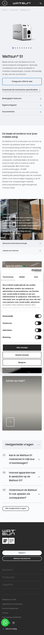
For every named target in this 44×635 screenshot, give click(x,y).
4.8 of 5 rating (11, 629)
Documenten (8, 112)
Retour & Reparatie (10, 608)
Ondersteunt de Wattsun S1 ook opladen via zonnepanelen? (20, 494)
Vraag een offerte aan (22, 81)
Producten (13, 10)
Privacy (5, 613)
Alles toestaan (22, 348)
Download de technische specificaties (20, 90)
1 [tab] (13, 48)
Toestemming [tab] (8, 277)
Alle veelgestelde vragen (15, 508)
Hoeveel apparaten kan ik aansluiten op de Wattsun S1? (19, 477)
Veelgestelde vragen (19, 444)
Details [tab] (22, 277)
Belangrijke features (11, 99)
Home (4, 10)
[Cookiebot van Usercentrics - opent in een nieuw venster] (31, 270)
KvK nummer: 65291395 (11, 617)
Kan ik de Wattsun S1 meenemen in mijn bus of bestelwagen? (19, 459)
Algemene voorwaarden (12, 604)
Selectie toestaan (22, 355)
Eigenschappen (9, 105)
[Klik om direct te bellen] (40, 3)
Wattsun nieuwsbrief (22, 558)
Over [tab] (36, 277)
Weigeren (22, 362)
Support (22, 553)
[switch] (38, 323)
